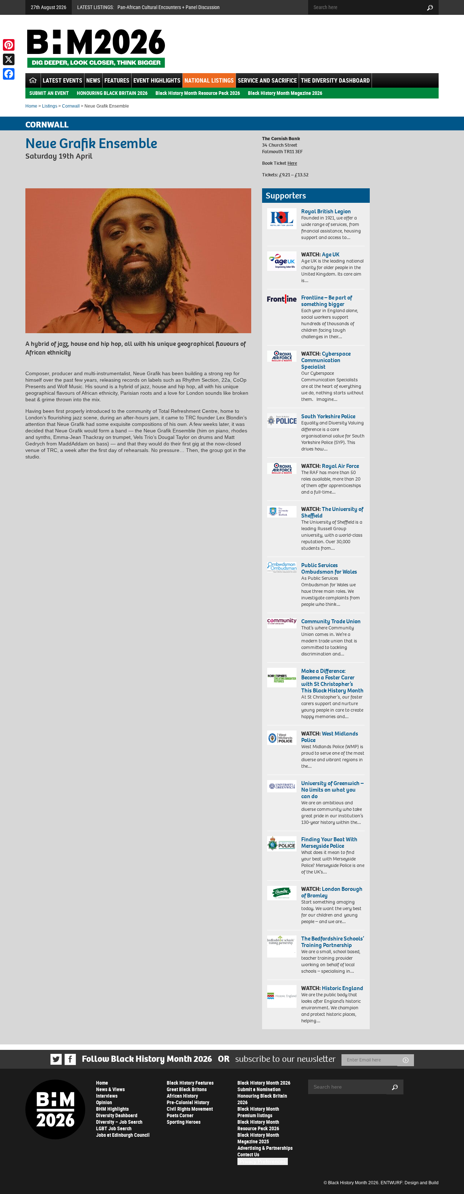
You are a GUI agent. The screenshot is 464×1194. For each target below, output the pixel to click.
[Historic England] (282, 996)
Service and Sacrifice (267, 80)
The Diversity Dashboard (335, 80)
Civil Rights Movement (190, 1108)
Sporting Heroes (183, 1121)
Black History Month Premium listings (258, 1112)
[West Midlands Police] (282, 737)
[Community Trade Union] (282, 623)
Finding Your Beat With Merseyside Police (329, 842)
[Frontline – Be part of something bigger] (282, 299)
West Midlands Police (329, 737)
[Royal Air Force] (282, 468)
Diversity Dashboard (116, 1115)
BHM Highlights (112, 1108)
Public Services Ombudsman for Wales (329, 568)
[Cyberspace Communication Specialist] (282, 356)
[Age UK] (282, 261)
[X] (8, 59)
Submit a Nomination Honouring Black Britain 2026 (262, 1096)
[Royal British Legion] (282, 218)
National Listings (209, 80)
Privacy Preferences (263, 1161)
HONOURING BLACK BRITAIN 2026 (112, 92)
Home (31, 106)
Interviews (106, 1095)
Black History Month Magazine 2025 (258, 1138)
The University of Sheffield (332, 512)
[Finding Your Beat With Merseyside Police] (282, 843)
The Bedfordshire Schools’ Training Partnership (332, 942)
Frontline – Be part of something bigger (326, 301)
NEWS (93, 80)
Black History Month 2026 (263, 1082)
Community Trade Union (331, 621)
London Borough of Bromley (331, 892)
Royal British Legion (326, 211)
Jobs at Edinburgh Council (123, 1134)
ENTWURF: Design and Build (410, 1182)
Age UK (330, 254)
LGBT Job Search (114, 1128)
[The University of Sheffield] (282, 512)
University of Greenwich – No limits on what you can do (332, 789)
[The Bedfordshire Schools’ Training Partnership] (282, 946)
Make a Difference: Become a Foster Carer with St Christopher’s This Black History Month (332, 680)
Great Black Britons (187, 1089)
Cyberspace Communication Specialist (326, 360)
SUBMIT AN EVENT (49, 92)
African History (182, 1095)
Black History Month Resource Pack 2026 (198, 92)
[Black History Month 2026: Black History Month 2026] (95, 48)
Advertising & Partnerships (265, 1147)
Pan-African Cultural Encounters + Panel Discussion (168, 7)
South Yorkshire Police (328, 416)
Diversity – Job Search (119, 1121)
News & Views (110, 1089)
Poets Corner (180, 1115)
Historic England (342, 988)
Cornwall (71, 106)
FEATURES (116, 80)
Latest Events (62, 80)
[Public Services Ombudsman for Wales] (282, 567)
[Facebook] (8, 74)
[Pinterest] (8, 45)
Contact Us (248, 1154)
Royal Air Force (340, 466)
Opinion (104, 1102)
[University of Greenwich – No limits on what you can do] (282, 786)
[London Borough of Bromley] (282, 893)
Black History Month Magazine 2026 (285, 92)
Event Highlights (157, 80)
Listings (49, 106)
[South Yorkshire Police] (282, 420)
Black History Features (190, 1082)
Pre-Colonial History (188, 1102)
